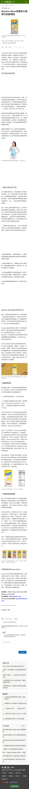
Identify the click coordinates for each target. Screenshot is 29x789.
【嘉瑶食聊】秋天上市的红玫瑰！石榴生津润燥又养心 (14, 681)
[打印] (16, 47)
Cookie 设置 (14, 786)
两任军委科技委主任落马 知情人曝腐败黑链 (14, 730)
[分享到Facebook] (2, 47)
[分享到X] (9, 47)
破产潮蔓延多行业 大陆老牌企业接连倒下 (14, 756)
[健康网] (8, 2)
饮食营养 (6, 5)
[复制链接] (13, 47)
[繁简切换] (23, 47)
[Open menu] (2, 2)
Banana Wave (8, 618)
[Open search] (26, 1)
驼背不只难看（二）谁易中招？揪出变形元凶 (14, 676)
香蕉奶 (15, 618)
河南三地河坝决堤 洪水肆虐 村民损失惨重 (14, 741)
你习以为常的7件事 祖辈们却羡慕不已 (13, 666)
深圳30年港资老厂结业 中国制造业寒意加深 (14, 736)
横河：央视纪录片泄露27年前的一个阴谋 (14, 752)
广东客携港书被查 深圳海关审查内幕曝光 (14, 745)
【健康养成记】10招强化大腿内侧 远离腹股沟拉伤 (14, 686)
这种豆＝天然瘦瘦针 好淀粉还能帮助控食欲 (14, 670)
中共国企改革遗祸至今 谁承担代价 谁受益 (14, 760)
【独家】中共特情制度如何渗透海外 (13, 749)
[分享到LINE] (6, 47)
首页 (2, 5)
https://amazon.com (15, 596)
